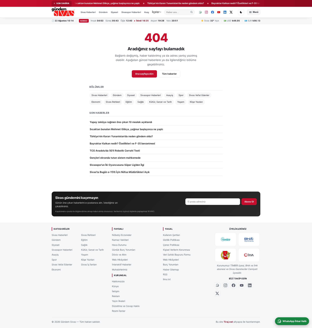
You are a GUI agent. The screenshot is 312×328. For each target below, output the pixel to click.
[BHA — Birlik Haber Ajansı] (249, 239)
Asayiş (147, 12)
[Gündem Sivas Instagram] (206, 12)
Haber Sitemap (171, 269)
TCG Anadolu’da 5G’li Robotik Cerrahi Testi (115, 150)
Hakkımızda (118, 281)
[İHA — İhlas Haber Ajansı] (249, 255)
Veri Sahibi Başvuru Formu (176, 254)
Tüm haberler (169, 73)
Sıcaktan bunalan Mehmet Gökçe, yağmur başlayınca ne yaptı (98, 3)
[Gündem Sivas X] (231, 12)
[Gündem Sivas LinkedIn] (225, 12)
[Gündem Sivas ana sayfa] (63, 12)
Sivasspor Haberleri (131, 12)
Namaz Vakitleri (120, 239)
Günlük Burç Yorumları (123, 249)
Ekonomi (95, 102)
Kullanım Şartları (171, 235)
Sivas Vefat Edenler (199, 95)
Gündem (103, 12)
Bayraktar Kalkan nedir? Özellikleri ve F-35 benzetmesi (232, 3)
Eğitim (129, 102)
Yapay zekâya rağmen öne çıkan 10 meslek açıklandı (121, 122)
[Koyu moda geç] (241, 12)
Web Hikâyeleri (120, 259)
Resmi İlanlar (118, 311)
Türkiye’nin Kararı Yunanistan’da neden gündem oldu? (166, 3)
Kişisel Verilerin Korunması (176, 249)
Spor (181, 95)
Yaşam (180, 102)
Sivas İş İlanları (89, 264)
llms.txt (167, 279)
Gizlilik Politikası (171, 239)
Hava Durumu (119, 244)
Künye (115, 286)
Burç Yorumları (170, 264)
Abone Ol (249, 201)
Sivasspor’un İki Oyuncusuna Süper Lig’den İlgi (117, 164)
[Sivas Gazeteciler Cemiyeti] (225, 255)
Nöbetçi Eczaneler (121, 235)
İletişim (115, 291)
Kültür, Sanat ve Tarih (160, 102)
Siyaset (114, 12)
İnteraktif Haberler (121, 264)
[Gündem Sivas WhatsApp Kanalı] (200, 12)
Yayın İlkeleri (118, 301)
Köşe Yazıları (196, 102)
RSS (165, 274)
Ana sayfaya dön (144, 73)
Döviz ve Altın (119, 254)
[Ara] (192, 12)
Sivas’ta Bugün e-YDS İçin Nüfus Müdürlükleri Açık (120, 172)
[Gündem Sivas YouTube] (218, 12)
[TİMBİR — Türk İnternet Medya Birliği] (225, 239)
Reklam (116, 296)
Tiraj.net (228, 321)
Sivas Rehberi (113, 102)
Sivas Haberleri (88, 12)
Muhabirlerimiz (119, 269)
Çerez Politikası (171, 244)
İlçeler (156, 12)
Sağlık (140, 102)
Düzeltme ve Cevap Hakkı (126, 306)
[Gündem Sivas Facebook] (212, 12)
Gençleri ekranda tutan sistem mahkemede (115, 157)
